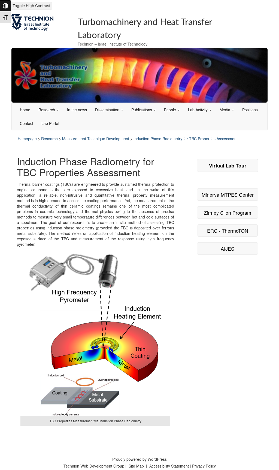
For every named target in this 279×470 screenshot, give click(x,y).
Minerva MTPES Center (228, 194)
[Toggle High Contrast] (5, 5)
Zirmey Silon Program (227, 212)
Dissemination (107, 109)
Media (225, 109)
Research (47, 109)
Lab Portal (50, 123)
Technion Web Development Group (93, 466)
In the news (77, 109)
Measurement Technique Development (95, 138)
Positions (250, 109)
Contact (26, 123)
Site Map (136, 466)
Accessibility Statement (169, 466)
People (170, 109)
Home (25, 109)
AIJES (227, 248)
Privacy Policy (204, 466)
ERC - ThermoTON (227, 230)
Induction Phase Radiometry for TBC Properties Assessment (186, 138)
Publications (142, 109)
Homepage (27, 138)
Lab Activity (198, 109)
